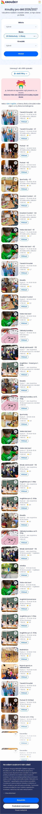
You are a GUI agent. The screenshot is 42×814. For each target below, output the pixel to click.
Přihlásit (24, 122)
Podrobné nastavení (21, 806)
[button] (21, 73)
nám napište (11, 104)
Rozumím (21, 800)
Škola (21, 32)
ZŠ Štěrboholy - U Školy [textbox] (15, 36)
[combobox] (21, 26)
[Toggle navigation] (39, 2)
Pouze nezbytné (21, 810)
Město (21, 22)
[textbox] (21, 26)
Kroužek (21, 41)
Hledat (21, 54)
